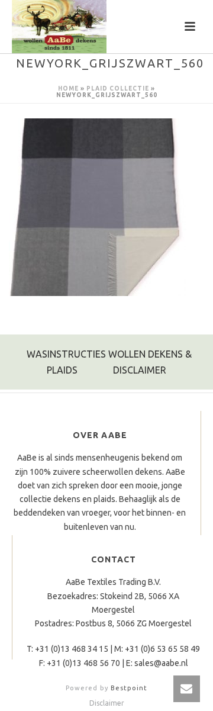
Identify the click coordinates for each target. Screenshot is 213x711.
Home (68, 88)
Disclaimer (106, 703)
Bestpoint (129, 687)
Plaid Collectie (117, 88)
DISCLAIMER (139, 370)
